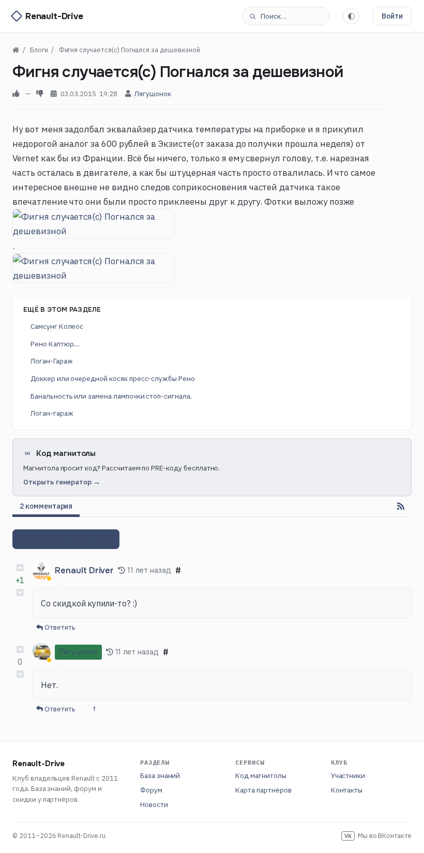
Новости (154, 804)
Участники (348, 775)
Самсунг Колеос (57, 326)
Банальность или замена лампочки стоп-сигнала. (111, 396)
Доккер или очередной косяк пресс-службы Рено (113, 378)
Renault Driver (84, 570)
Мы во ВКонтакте (378, 835)
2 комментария (46, 506)
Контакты (347, 790)
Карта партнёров (263, 790)
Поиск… (273, 16)
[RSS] (401, 506)
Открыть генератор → (61, 481)
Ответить (59, 627)
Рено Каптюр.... (55, 343)
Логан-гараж (52, 413)
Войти (392, 16)
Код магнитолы (260, 775)
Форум (151, 790)
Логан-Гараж (51, 360)
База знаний (160, 775)
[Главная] (15, 49)
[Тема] (351, 16)
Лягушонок (152, 93)
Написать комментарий (66, 539)
